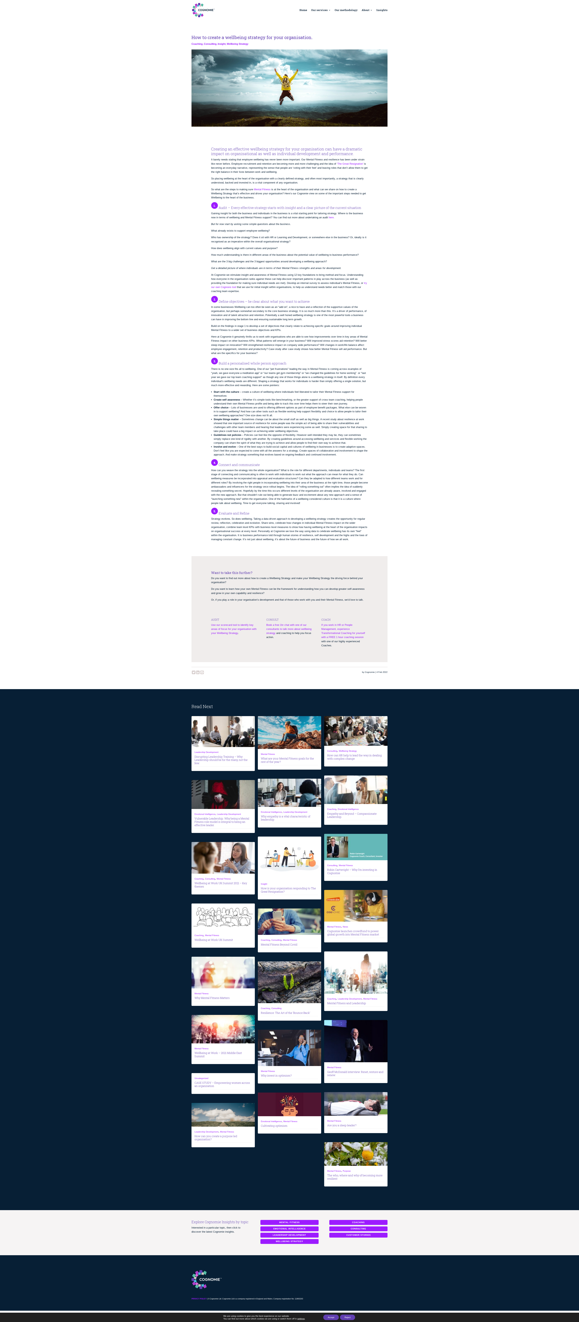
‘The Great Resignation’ (350, 163)
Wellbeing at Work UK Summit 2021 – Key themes (221, 884)
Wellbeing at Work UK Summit (214, 940)
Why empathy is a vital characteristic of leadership (285, 818)
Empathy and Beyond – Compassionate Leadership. (352, 815)
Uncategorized (201, 1078)
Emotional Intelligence (348, 809)
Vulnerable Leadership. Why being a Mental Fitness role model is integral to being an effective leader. (222, 822)
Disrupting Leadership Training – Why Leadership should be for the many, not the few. (221, 760)
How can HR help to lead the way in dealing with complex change (354, 756)
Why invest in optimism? (276, 1075)
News (345, 927)
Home (303, 10)
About (365, 10)
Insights (382, 10)
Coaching (197, 44)
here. (331, 217)
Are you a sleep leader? (341, 1125)
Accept (331, 1317)
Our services (319, 10)
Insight (222, 44)
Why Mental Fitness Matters (212, 998)
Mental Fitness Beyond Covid (279, 944)
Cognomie (370, 672)
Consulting (210, 44)
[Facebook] (202, 672)
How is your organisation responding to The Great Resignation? (288, 889)
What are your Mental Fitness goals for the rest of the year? (287, 760)
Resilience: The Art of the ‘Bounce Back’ (285, 1013)
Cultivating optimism (274, 1126)
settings (301, 1318)
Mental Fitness (262, 189)
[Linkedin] (198, 672)
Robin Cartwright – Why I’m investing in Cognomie (352, 871)
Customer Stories (358, 1235)
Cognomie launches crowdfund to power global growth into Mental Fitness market (353, 932)
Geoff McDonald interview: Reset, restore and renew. (355, 1073)
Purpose (347, 1171)
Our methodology (346, 10)
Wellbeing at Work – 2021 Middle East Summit (218, 1054)
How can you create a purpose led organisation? (216, 1137)
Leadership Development (206, 752)
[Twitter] (193, 672)
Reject (348, 1317)
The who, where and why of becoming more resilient (355, 1177)
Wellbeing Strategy (237, 44)
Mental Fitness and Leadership (346, 1003)
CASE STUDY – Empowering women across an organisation (222, 1084)
